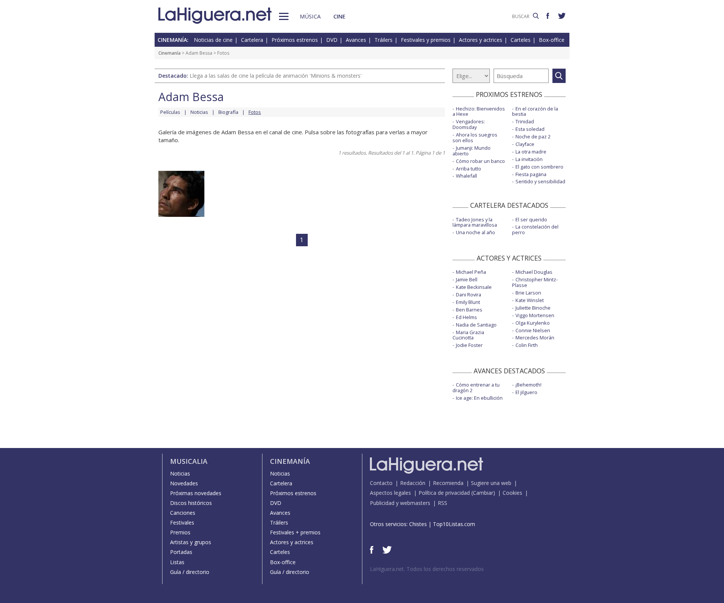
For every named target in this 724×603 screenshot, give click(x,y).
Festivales (182, 522)
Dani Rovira (468, 294)
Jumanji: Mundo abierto (471, 150)
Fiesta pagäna (530, 174)
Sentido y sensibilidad (540, 181)
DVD (331, 39)
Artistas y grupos (190, 542)
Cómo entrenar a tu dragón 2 (476, 387)
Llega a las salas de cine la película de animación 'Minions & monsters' (276, 75)
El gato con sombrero (539, 166)
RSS (442, 502)
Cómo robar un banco (480, 161)
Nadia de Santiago (476, 324)
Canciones (182, 512)
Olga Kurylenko (532, 322)
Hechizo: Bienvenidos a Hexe (478, 111)
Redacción (412, 482)
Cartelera (252, 39)
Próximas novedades (195, 493)
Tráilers (383, 39)
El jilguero (526, 392)
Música (310, 16)
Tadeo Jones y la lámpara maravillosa (474, 222)
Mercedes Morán (534, 337)
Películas (170, 112)
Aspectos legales (390, 492)
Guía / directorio (189, 571)
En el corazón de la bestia (535, 111)
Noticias (199, 112)
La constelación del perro (535, 229)
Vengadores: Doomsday (468, 124)
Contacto (381, 482)
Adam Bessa (199, 53)
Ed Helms (466, 317)
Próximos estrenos (295, 39)
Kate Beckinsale (474, 287)
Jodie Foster (469, 345)
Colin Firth (526, 345)
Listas (177, 562)
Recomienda (448, 482)
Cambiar (483, 492)
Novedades (184, 483)
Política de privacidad (444, 492)
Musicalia (188, 461)
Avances (356, 39)
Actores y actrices (480, 39)
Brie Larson (528, 292)
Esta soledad (530, 129)
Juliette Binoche (533, 307)
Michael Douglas (533, 272)
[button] (283, 16)
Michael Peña (471, 272)
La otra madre (530, 151)
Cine (339, 16)
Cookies (512, 492)
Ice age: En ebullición (479, 397)
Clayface (524, 144)
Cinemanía (169, 53)
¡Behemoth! (528, 384)
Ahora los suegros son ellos (474, 137)
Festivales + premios (295, 532)
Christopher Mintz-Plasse (535, 282)
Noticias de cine (213, 39)
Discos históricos (191, 502)
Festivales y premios (426, 39)
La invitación (529, 159)
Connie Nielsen (532, 330)
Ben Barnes (469, 309)
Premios (180, 532)
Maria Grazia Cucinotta (468, 335)
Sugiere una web (491, 482)
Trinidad (524, 121)
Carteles (521, 39)
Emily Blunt (468, 302)
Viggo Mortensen (534, 315)
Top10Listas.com (454, 524)
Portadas (181, 551)
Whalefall (466, 175)
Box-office (551, 39)
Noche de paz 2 (533, 136)
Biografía (228, 112)
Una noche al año (475, 232)
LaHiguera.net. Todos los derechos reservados (427, 568)
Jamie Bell (466, 279)
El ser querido (531, 219)
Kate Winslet (529, 300)
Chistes (418, 524)
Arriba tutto (468, 168)
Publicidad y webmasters (400, 502)
